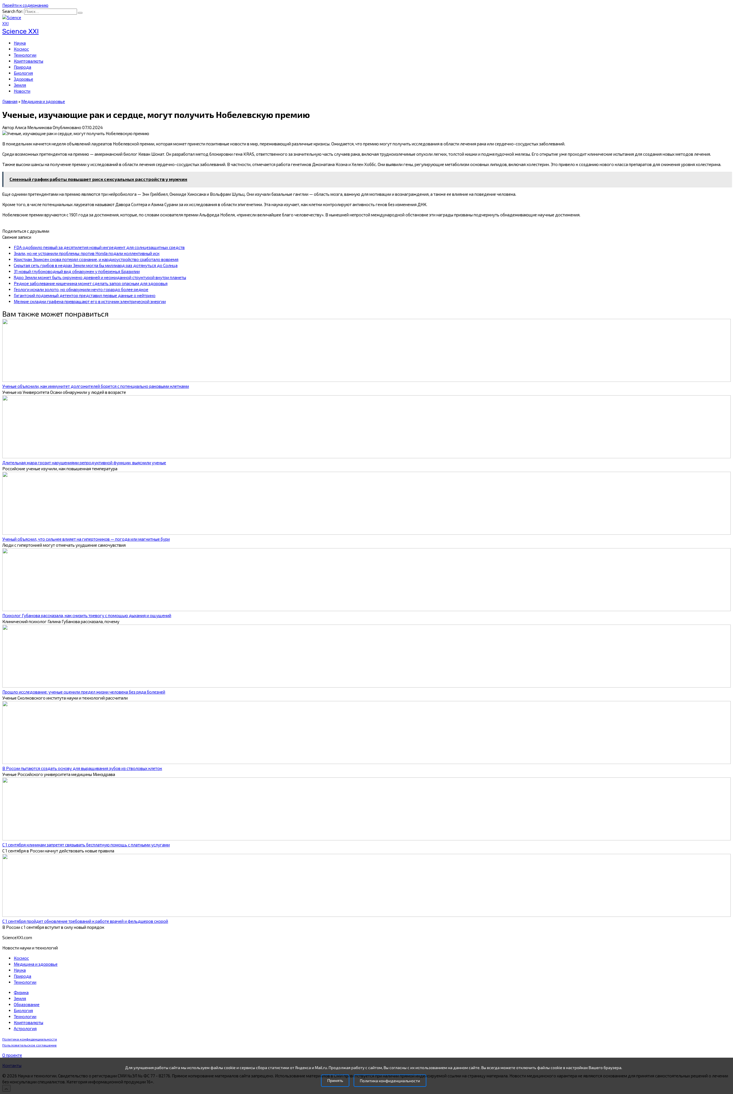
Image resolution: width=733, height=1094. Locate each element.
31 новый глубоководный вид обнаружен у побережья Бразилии (77, 271)
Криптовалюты (28, 61)
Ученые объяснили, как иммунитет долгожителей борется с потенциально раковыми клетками (95, 386)
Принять (335, 1081)
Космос (21, 49)
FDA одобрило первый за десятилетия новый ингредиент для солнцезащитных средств (99, 247)
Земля (20, 85)
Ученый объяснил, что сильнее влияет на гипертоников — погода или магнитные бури (86, 539)
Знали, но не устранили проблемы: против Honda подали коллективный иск (86, 253)
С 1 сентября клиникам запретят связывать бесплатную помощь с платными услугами (86, 844)
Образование (27, 1004)
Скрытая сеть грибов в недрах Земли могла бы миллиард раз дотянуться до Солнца (96, 265)
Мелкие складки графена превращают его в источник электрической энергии (90, 301)
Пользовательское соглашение (29, 1045)
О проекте (12, 1055)
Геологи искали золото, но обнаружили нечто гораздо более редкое (81, 289)
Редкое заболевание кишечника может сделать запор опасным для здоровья (91, 283)
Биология (23, 73)
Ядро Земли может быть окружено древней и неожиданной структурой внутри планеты (100, 277)
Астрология (25, 1028)
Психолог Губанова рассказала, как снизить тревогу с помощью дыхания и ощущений (86, 615)
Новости (22, 91)
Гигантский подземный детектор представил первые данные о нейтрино (84, 295)
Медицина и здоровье (36, 964)
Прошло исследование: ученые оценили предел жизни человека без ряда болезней (83, 691)
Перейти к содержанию (25, 5)
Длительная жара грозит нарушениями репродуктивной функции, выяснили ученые (84, 462)
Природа (22, 67)
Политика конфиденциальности (29, 1039)
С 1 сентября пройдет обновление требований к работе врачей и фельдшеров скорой (85, 921)
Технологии (25, 55)
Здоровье (23, 79)
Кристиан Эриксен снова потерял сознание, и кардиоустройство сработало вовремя (96, 259)
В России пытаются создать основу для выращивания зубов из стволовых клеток (82, 768)
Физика (21, 992)
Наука (20, 43)
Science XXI (20, 31)
